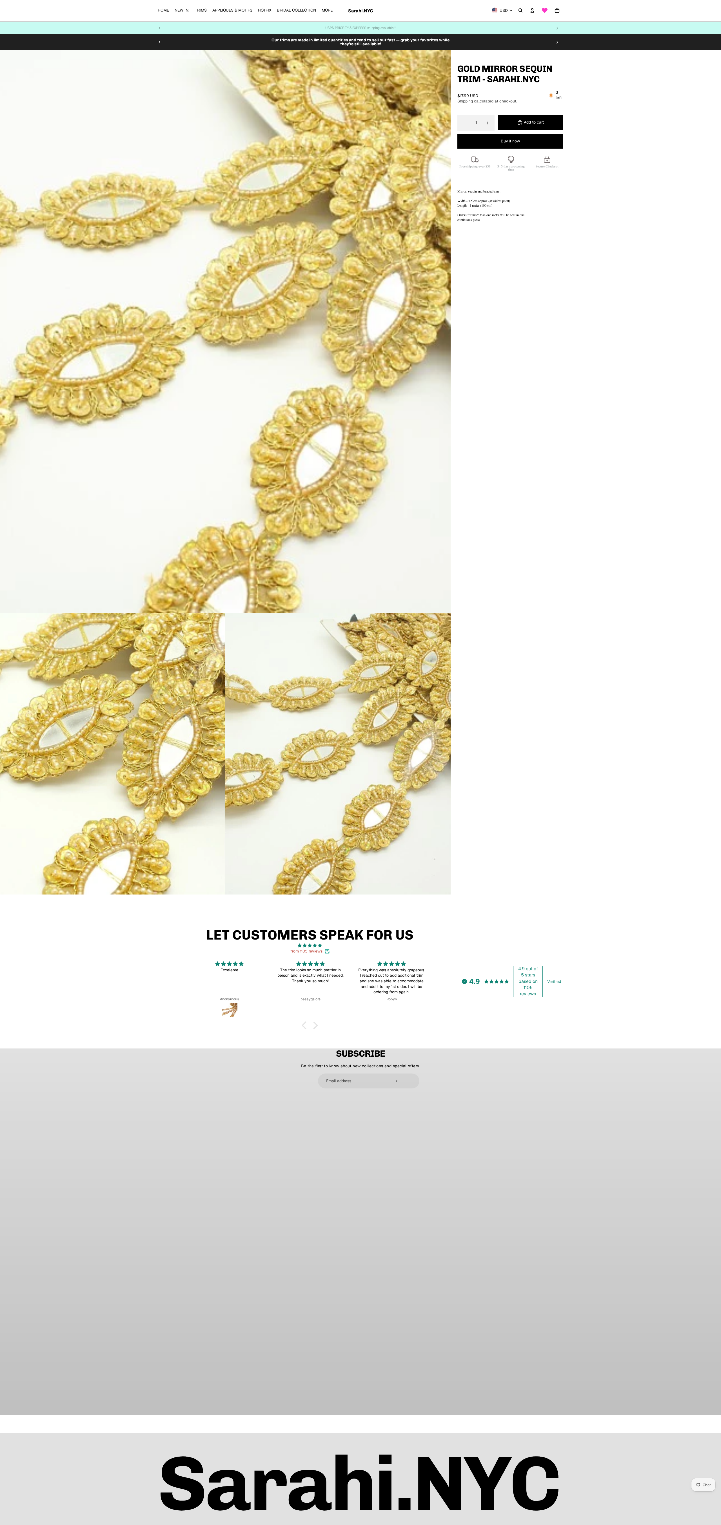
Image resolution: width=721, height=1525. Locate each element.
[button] (306, 1025)
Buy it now (510, 141)
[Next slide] (557, 28)
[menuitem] (163, 10)
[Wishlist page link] (545, 10)
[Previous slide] (159, 28)
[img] (309, 946)
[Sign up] (396, 1081)
